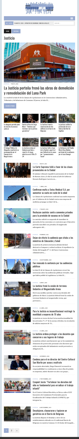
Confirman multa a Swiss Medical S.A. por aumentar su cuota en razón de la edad (51, 191)
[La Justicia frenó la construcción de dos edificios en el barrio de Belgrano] (48, 121)
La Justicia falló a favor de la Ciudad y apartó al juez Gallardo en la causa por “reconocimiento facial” (48, 152)
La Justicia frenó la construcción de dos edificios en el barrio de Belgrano (47, 127)
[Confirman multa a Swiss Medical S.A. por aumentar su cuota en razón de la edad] (17, 199)
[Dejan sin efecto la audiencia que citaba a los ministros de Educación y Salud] (17, 247)
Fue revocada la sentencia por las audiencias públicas (52, 264)
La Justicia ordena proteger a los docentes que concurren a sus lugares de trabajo (53, 335)
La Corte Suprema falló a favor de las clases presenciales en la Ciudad (53, 168)
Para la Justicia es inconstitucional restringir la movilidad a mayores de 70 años (54, 312)
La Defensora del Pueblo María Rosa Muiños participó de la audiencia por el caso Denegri (66, 151)
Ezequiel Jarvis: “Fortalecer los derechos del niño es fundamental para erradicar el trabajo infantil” (53, 385)
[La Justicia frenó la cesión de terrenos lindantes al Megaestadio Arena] (17, 295)
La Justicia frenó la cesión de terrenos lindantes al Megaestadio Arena (50, 287)
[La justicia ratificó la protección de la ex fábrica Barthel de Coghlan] (67, 121)
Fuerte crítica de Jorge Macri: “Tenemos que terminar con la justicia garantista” (29, 127)
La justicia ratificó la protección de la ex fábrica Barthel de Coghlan (65, 127)
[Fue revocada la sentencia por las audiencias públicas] (17, 272)
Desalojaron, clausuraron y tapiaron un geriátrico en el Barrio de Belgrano (50, 412)
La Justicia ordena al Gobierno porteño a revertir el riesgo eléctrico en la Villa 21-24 (29, 152)
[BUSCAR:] (63, 23)
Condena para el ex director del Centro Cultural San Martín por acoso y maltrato (54, 360)
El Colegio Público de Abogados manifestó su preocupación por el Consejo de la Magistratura (11, 152)
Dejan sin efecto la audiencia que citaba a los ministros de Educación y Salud (53, 239)
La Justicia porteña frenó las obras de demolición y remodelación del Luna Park (39, 90)
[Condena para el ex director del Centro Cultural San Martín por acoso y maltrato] (17, 369)
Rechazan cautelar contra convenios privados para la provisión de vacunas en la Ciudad (53, 213)
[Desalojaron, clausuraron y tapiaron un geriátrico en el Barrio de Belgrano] (17, 420)
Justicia (6, 84)
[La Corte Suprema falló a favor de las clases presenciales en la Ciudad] (17, 176)
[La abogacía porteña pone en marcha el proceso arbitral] (12, 121)
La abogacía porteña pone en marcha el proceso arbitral (12, 126)
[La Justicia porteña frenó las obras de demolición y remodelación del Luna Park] (39, 81)
